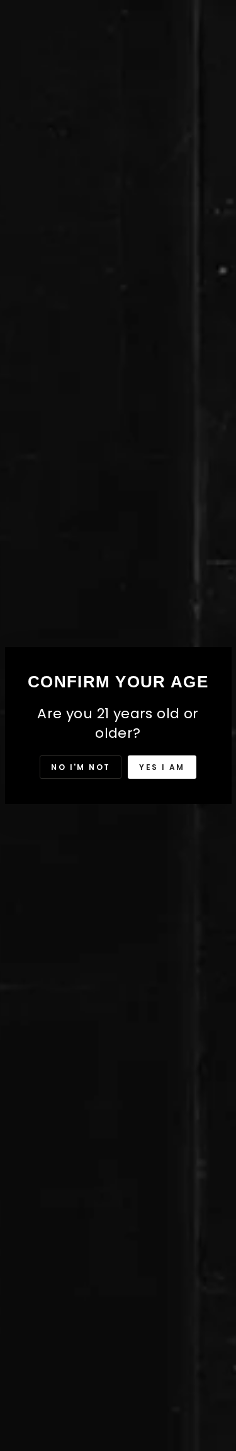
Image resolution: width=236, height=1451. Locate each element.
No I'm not (80, 767)
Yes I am (161, 767)
